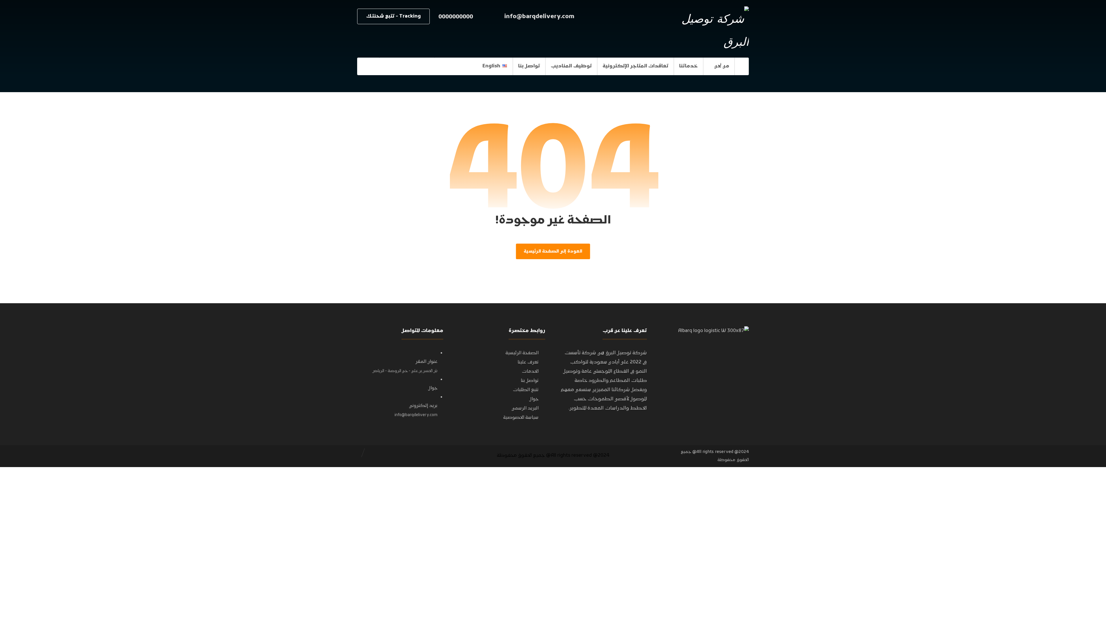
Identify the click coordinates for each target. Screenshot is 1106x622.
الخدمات (530, 371)
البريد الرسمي (525, 408)
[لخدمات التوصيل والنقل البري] (713, 29)
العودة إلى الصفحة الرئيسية (553, 251)
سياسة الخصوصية (521, 417)
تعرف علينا (528, 362)
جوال (534, 399)
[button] (368, 66)
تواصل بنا (530, 381)
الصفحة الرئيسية (522, 353)
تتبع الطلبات (526, 390)
